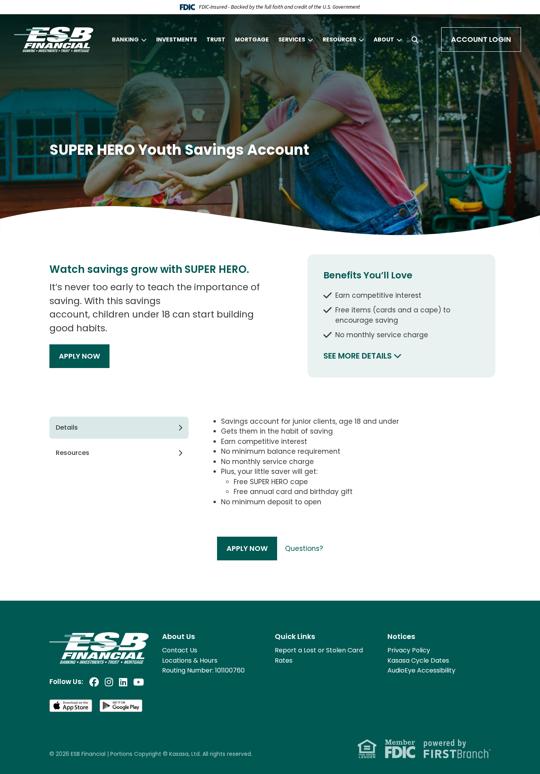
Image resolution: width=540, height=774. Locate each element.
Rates (284, 660)
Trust (215, 39)
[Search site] (415, 39)
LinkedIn (123, 682)
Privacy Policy (408, 650)
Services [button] (291, 39)
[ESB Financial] (53, 39)
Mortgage (252, 39)
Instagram (109, 682)
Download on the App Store (71, 705)
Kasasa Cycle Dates (418, 660)
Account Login (481, 39)
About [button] (384, 39)
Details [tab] (67, 427)
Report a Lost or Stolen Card (319, 650)
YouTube (138, 682)
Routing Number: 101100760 (203, 670)
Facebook (94, 682)
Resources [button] (339, 39)
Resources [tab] (72, 452)
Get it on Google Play (121, 705)
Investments (176, 39)
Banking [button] (125, 39)
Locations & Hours (189, 660)
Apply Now (79, 356)
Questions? (304, 548)
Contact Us (179, 650)
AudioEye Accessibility (421, 670)
